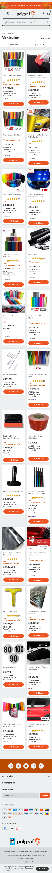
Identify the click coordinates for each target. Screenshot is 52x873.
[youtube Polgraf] (26, 766)
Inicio (3, 33)
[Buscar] (47, 22)
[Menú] (4, 14)
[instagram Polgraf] (10, 766)
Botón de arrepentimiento (26, 858)
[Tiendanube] (26, 862)
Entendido (42, 869)
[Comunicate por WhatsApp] (8, 14)
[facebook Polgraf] (18, 766)
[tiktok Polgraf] (33, 766)
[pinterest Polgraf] (41, 766)
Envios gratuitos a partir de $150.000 (26, 6)
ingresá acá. (41, 855)
